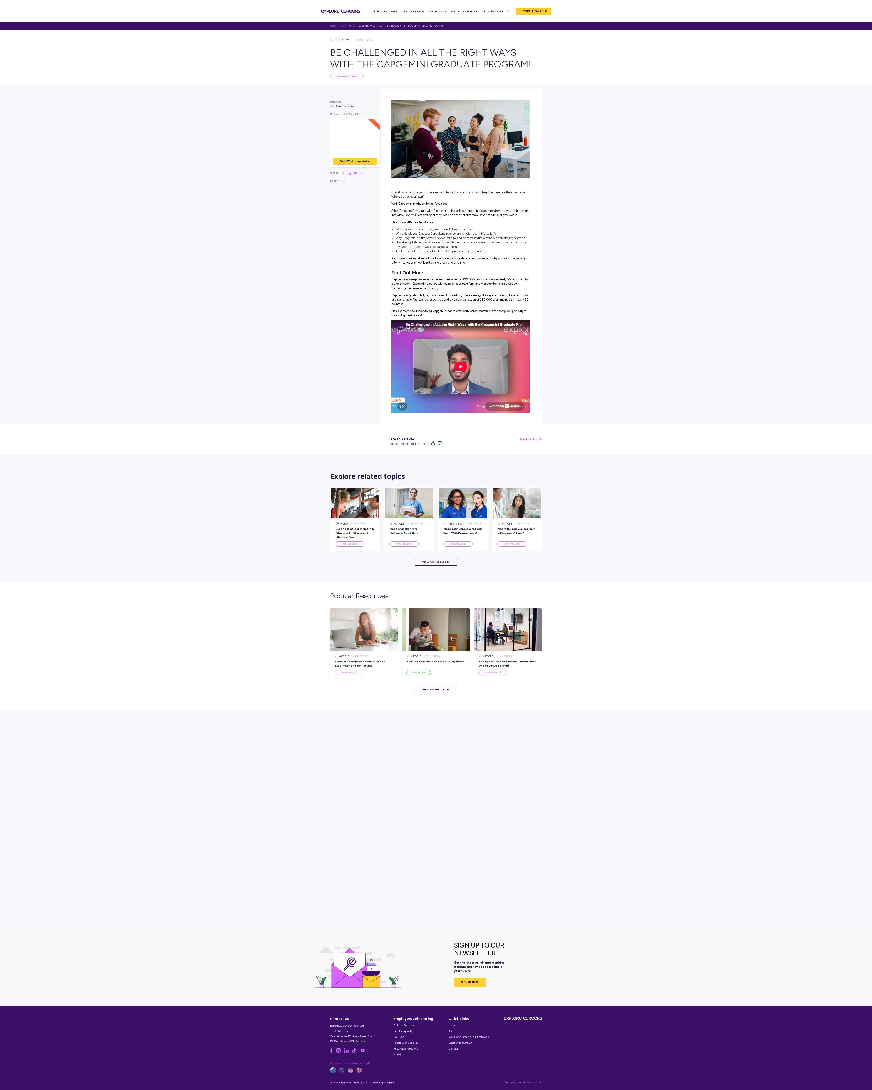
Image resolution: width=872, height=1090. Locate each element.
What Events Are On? (461, 1042)
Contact (453, 1048)
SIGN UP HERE (469, 982)
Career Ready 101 (349, 672)
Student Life (419, 672)
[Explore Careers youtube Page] (364, 1051)
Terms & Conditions (340, 1082)
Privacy (356, 1082)
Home (452, 1025)
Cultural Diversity (404, 1025)
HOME (333, 26)
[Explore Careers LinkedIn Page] (348, 1051)
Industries (417, 11)
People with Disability (406, 1042)
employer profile (510, 311)
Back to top (529, 439)
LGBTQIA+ (400, 1036)
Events (455, 11)
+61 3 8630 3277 (339, 1031)
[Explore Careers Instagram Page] (340, 1051)
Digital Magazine (493, 11)
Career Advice (437, 11)
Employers (390, 11)
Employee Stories (347, 76)
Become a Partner (533, 11)
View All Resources (436, 561)
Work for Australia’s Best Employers (469, 1036)
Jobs (404, 11)
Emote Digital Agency (383, 1082)
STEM (397, 1054)
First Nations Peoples (406, 1048)
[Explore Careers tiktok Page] (356, 1051)
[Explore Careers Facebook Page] (333, 1051)
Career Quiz (470, 11)
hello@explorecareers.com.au (347, 1025)
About (376, 11)
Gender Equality (403, 1031)
